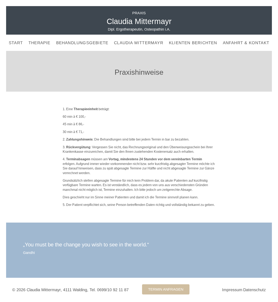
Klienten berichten (193, 43)
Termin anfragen (165, 289)
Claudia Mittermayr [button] (138, 43)
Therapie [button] (39, 43)
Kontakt (246, 43)
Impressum (232, 290)
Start (16, 43)
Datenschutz (254, 290)
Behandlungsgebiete (82, 43)
